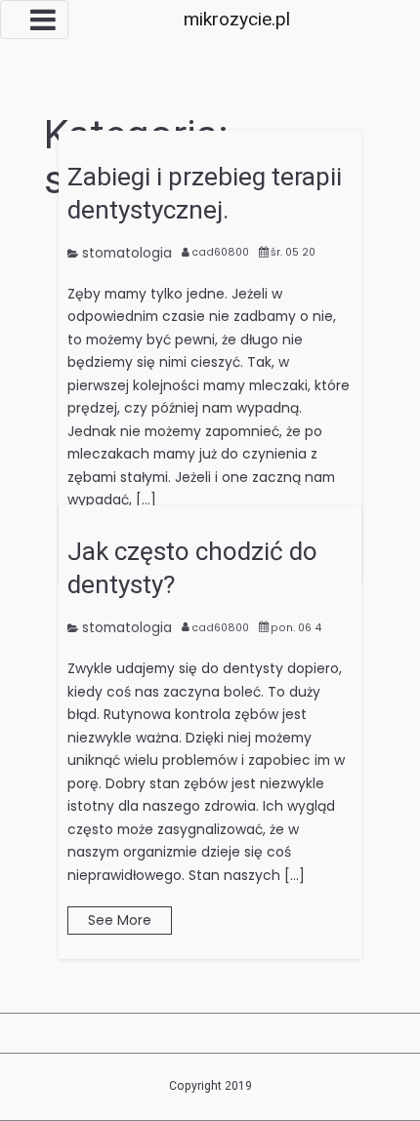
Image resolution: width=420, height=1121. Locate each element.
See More (119, 920)
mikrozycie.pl (237, 19)
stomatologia (127, 252)
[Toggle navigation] (34, 19)
